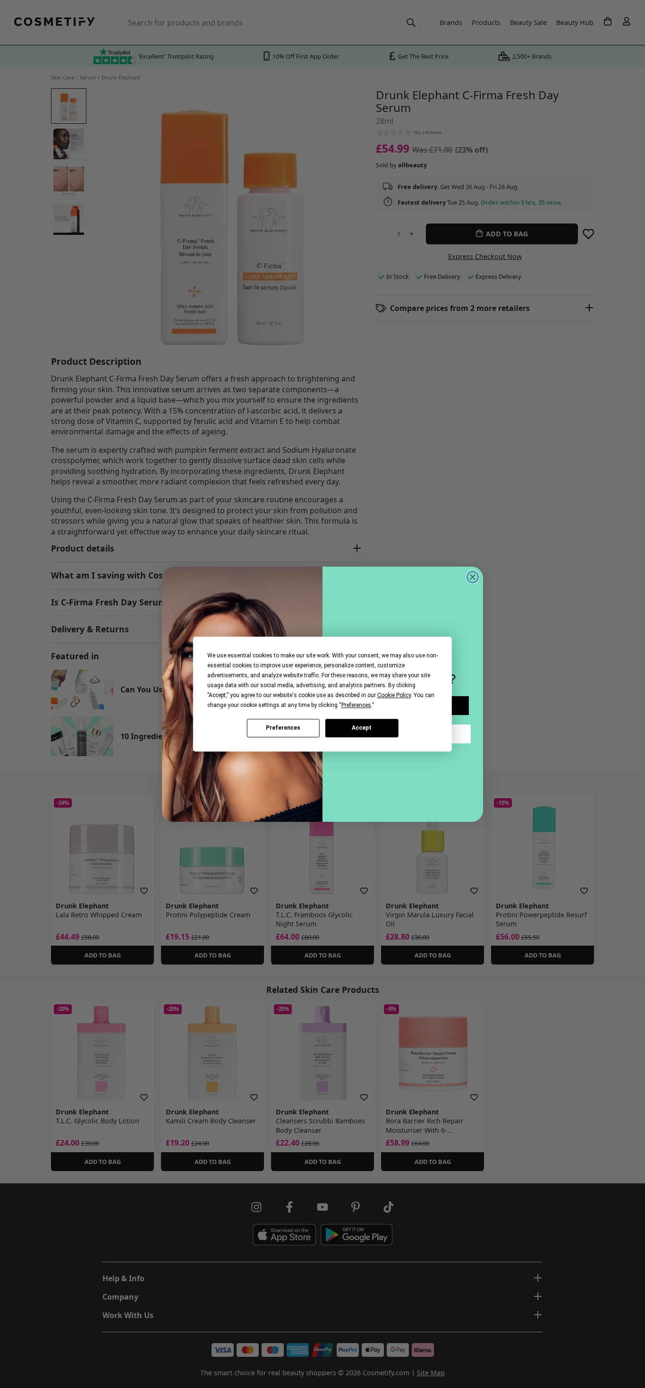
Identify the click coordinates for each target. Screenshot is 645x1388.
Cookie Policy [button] (394, 695)
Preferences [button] (356, 705)
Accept (362, 727)
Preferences (283, 727)
